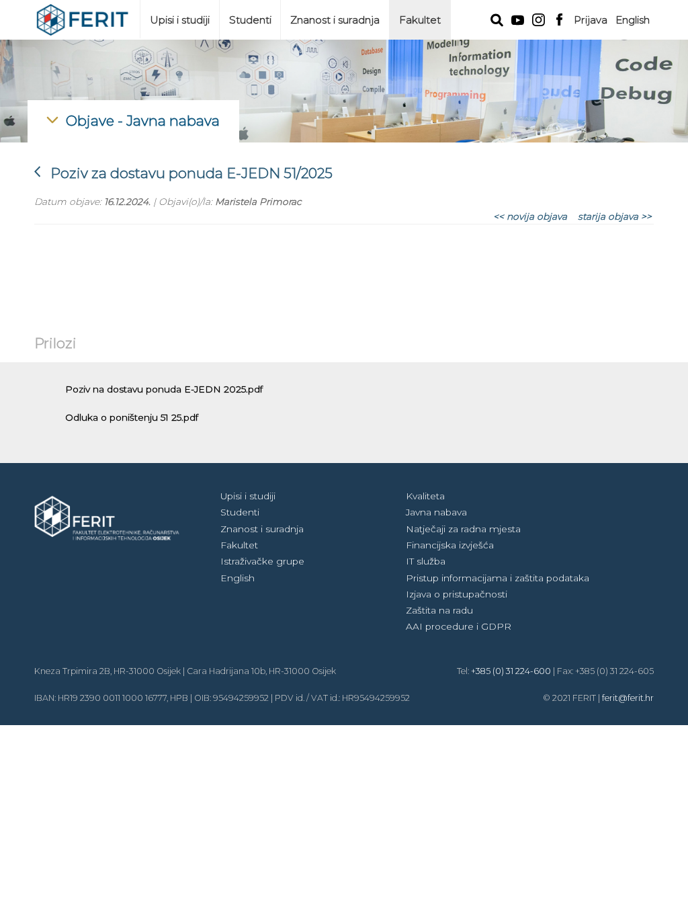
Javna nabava (436, 512)
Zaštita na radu (439, 610)
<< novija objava (530, 216)
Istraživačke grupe (262, 561)
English (632, 19)
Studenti (250, 19)
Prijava (590, 19)
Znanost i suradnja (335, 19)
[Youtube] (517, 19)
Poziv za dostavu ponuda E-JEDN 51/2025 (183, 173)
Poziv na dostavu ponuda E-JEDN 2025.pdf (164, 389)
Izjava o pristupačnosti (456, 594)
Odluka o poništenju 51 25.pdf (131, 417)
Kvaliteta (425, 496)
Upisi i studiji (180, 19)
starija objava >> (615, 216)
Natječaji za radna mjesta (463, 529)
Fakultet (420, 19)
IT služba (425, 561)
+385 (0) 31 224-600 (511, 671)
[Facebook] (559, 18)
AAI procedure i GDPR (458, 626)
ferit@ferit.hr (628, 698)
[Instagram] (538, 18)
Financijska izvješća (450, 545)
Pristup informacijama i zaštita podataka (497, 578)
